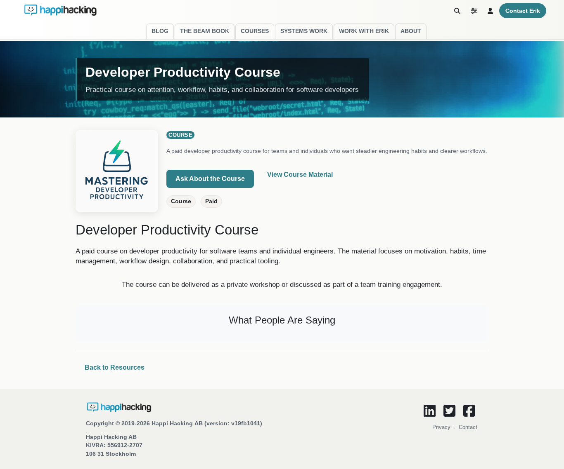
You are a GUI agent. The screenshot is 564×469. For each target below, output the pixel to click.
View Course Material (300, 174)
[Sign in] (490, 10)
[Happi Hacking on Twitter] (449, 410)
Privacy (441, 427)
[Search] (457, 10)
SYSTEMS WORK (303, 31)
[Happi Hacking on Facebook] (469, 410)
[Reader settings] (473, 10)
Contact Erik (522, 10)
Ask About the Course (210, 178)
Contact (468, 427)
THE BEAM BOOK (204, 31)
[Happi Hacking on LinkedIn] (429, 410)
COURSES (255, 31)
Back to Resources (115, 367)
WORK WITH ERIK (364, 31)
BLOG (160, 31)
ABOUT (410, 31)
